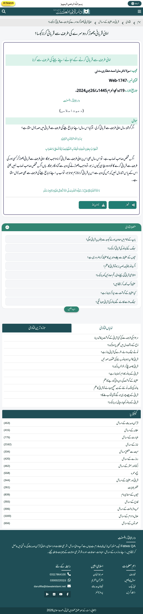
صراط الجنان (98, 574)
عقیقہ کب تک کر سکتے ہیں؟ (124, 284)
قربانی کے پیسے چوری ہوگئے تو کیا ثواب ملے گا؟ (119, 395)
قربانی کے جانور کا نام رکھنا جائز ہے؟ (123, 374)
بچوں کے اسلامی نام (129, 495)
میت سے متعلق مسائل (128, 452)
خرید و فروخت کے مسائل (127, 509)
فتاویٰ (128, 22)
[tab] (106, 328)
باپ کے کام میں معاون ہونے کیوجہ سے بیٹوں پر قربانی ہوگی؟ (111, 240)
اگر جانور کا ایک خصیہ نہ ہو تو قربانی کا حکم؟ (119, 266)
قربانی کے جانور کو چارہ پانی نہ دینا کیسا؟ (123, 402)
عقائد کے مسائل (131, 430)
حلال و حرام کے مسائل (128, 516)
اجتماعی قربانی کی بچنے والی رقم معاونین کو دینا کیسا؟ (116, 275)
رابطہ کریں (131, 592)
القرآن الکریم (97, 580)
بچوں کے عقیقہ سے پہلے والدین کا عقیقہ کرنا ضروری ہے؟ (111, 257)
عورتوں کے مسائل (130, 523)
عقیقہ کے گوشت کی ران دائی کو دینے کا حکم (120, 381)
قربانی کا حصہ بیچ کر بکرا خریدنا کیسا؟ (125, 366)
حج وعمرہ (134, 473)
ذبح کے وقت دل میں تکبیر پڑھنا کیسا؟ (122, 345)
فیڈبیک (132, 586)
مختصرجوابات (133, 488)
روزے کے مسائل (130, 459)
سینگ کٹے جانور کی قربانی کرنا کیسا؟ (121, 248)
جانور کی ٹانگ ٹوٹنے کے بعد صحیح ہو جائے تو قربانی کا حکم (116, 388)
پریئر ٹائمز (99, 592)
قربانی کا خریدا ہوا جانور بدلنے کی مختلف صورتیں (119, 359)
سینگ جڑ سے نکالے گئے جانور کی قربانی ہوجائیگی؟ (116, 302)
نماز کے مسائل (132, 445)
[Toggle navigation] (139, 11)
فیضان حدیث (97, 586)
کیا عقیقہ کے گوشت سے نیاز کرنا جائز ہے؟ (118, 293)
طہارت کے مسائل (130, 437)
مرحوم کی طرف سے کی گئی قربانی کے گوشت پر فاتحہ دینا (116, 338)
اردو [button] (137, 3)
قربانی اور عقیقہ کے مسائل (108, 22)
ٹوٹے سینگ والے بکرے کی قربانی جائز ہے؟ (119, 352)
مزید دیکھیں (71, 309)
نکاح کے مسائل (131, 502)
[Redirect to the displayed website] (3, 11)
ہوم (139, 22)
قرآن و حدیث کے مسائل (127, 423)
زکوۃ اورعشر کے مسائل (128, 466)
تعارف (132, 574)
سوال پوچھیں (130, 580)
